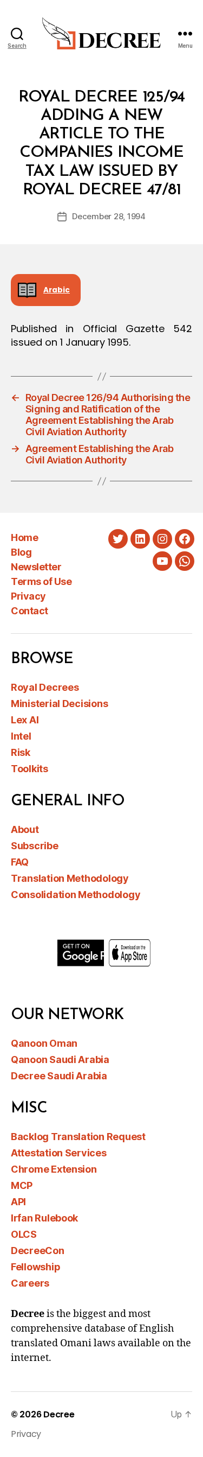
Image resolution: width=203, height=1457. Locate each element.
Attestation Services (59, 1153)
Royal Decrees (45, 687)
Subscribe (34, 845)
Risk (20, 752)
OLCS (24, 1234)
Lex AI (24, 720)
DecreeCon (37, 1250)
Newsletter (36, 566)
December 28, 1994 (109, 216)
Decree (58, 1414)
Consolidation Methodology (75, 894)
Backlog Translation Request (78, 1136)
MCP (21, 1185)
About (25, 829)
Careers (30, 1283)
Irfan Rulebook (44, 1218)
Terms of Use (41, 581)
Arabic (56, 290)
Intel (21, 736)
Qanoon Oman (44, 1043)
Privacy (28, 596)
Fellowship (35, 1267)
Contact (29, 610)
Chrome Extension (54, 1169)
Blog (21, 552)
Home (24, 537)
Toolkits (29, 768)
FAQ (20, 862)
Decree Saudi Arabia (59, 1075)
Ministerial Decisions (59, 703)
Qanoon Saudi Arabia (60, 1059)
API (18, 1201)
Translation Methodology (70, 878)
